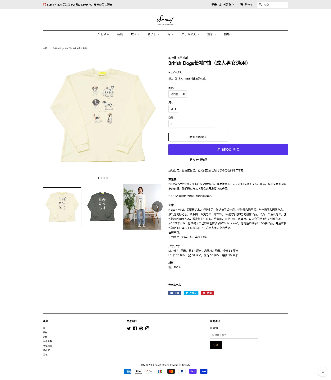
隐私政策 (47, 345)
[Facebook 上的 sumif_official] (135, 329)
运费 (202, 78)
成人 (134, 34)
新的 (120, 34)
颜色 (171, 87)
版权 (45, 354)
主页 (45, 48)
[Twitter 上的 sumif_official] (129, 329)
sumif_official (162, 365)
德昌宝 (46, 350)
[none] (157, 206)
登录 (214, 4)
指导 (227, 34)
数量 (171, 117)
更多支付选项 (198, 160)
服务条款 (47, 341)
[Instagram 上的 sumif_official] (147, 329)
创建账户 (228, 4)
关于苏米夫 (189, 34)
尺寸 (171, 102)
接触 (45, 332)
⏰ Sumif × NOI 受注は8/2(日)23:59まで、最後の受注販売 (77, 4)
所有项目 (104, 34)
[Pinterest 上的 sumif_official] (141, 329)
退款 (45, 336)
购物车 (249, 4)
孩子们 (153, 34)
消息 (210, 34)
